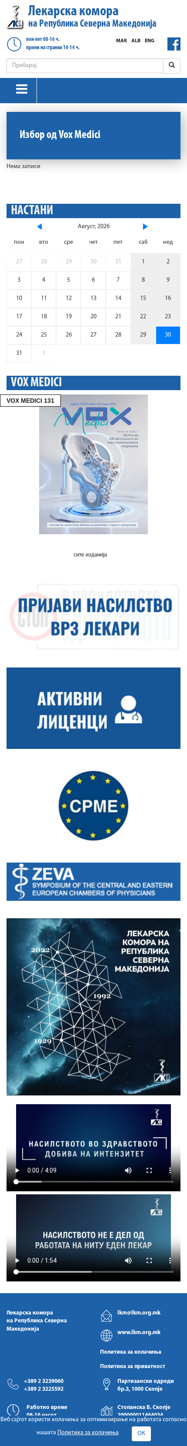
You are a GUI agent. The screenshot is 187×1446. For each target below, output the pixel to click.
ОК (141, 1433)
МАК (121, 41)
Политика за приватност (132, 1366)
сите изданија (90, 555)
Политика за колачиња (130, 1352)
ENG (149, 41)
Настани (32, 211)
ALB (135, 41)
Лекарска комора (92, 16)
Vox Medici (36, 383)
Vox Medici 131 (30, 400)
